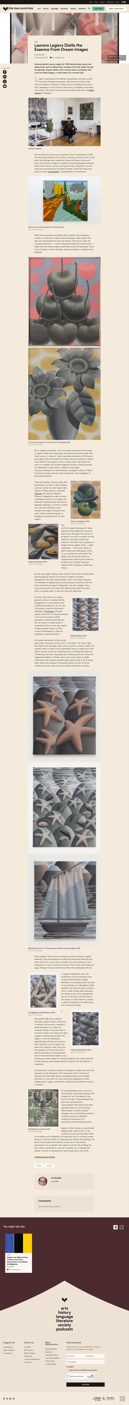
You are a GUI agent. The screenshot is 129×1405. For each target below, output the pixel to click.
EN (90, 2)
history (64, 1312)
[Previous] (115, 1227)
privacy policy (93, 1370)
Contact (102, 2)
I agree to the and (83, 1370)
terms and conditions (81, 1370)
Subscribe (98, 8)
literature (64, 1320)
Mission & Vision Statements (29, 1354)
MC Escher (49, 611)
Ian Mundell (40, 55)
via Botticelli (53, 171)
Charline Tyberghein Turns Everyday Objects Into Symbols (17, 1259)
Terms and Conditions (52, 1358)
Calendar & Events (51, 1355)
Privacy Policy (50, 1361)
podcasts (64, 1328)
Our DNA (27, 1347)
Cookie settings (50, 1364)
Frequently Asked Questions (51, 1350)
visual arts (49, 1165)
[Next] (122, 1227)
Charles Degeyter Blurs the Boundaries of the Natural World (48, 1259)
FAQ (96, 2)
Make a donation (115, 8)
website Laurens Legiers (44, 1157)
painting (38, 1165)
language (64, 1316)
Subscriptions (7, 1347)
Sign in (117, 2)
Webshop (110, 2)
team (32, 1359)
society (64, 1324)
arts (64, 1308)
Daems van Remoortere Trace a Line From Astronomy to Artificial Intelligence (78, 1260)
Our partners (7, 1353)
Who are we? (28, 1350)
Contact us (28, 1362)
